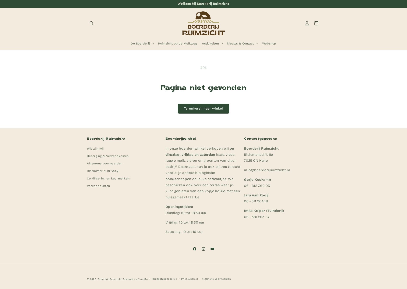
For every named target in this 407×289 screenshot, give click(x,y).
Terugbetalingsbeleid (164, 279)
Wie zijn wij (95, 148)
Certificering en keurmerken (108, 178)
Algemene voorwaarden (105, 163)
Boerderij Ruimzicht (110, 279)
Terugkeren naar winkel (203, 108)
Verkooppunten (98, 186)
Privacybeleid (189, 279)
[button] (91, 23)
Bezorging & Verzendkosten (108, 156)
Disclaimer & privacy (102, 171)
